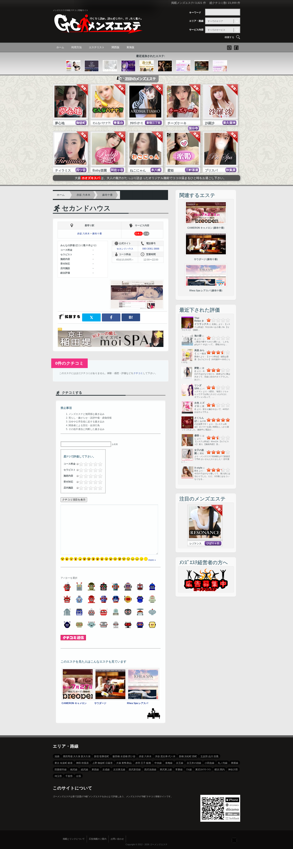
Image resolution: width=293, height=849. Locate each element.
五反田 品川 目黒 (209, 756)
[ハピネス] (128, 66)
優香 (196, 435)
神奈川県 (233, 769)
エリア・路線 (196, 21)
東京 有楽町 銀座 (64, 762)
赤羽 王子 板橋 (143, 762)
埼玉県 (58, 776)
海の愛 (198, 335)
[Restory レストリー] (109, 66)
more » (152, 560)
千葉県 (69, 776)
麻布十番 (107, 194)
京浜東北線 (119, 769)
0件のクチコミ (69, 363)
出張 (78, 776)
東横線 (234, 762)
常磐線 (179, 769)
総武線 (84, 769)
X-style (198, 467)
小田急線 (209, 762)
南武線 (73, 769)
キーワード (195, 12)
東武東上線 (166, 769)
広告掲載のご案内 (97, 839)
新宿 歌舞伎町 (101, 756)
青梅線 (168, 762)
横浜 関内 (219, 769)
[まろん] (201, 66)
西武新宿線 (135, 769)
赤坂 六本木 (83, 194)
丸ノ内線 (222, 762)
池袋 (57, 756)
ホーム (60, 47)
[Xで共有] (91, 317)
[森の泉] (146, 66)
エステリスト (96, 47)
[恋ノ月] (73, 66)
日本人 (138, 233)
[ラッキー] (164, 66)
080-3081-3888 (150, 248)
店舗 (146, 233)
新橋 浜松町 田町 (188, 756)
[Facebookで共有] (111, 317)
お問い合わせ (117, 839)
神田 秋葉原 (82, 762)
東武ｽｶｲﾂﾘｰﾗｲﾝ (203, 769)
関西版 (115, 47)
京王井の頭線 (194, 762)
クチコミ (138, 373)
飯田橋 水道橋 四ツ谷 (124, 756)
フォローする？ (234, 840)
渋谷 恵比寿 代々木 (165, 756)
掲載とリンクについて (74, 839)
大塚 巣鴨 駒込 (124, 762)
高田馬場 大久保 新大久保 (76, 756)
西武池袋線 (150, 769)
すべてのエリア (215, 21)
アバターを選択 (69, 578)
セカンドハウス (86, 208)
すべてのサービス (216, 30)
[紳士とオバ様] (183, 66)
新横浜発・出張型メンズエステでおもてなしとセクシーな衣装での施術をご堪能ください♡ (150, 178)
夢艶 (196, 368)
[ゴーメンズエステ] (98, 30)
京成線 (106, 769)
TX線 (189, 769)
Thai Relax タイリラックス (201, 321)
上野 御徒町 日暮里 (102, 762)
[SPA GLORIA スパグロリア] (91, 66)
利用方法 (76, 47)
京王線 (179, 762)
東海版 (130, 47)
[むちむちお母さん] (219, 66)
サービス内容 (196, 29)
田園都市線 (61, 769)
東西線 (95, 769)
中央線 (158, 762)
